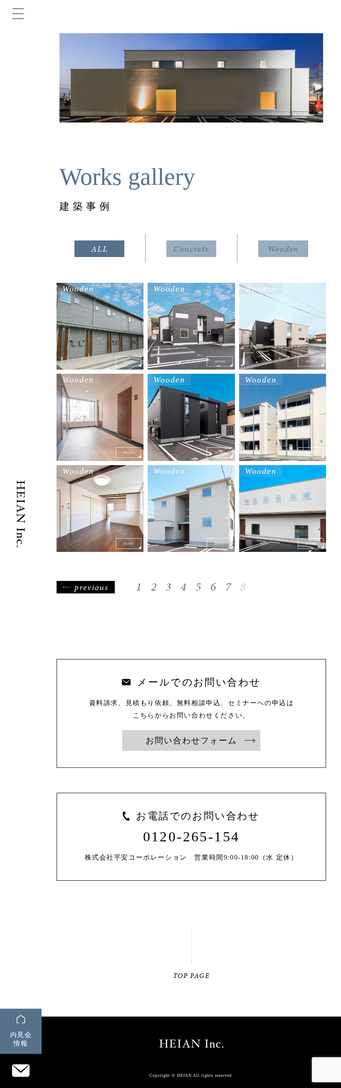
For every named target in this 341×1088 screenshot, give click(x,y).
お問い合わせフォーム (191, 740)
